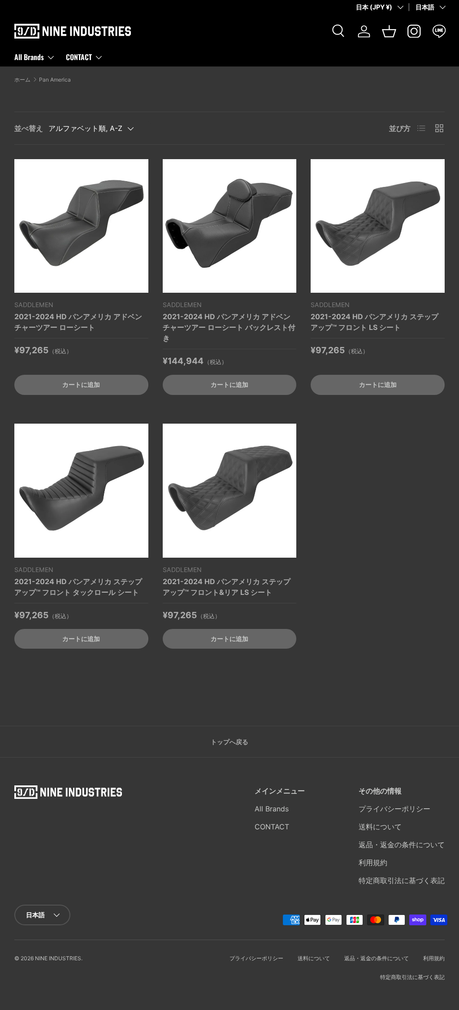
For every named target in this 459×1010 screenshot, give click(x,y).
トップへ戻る (229, 742)
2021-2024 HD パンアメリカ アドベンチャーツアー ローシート (78, 322)
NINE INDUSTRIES (58, 958)
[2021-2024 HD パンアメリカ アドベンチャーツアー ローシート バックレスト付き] (230, 226)
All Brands (272, 808)
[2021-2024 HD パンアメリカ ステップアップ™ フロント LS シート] (378, 226)
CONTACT (272, 826)
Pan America (55, 79)
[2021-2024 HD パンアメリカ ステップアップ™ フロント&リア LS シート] (230, 491)
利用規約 (373, 862)
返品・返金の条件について (402, 844)
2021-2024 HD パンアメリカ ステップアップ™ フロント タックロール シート (78, 587)
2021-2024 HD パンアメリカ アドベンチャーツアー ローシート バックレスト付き (229, 327)
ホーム (22, 79)
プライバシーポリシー (394, 808)
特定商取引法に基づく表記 (402, 880)
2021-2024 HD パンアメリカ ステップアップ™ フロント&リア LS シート (226, 587)
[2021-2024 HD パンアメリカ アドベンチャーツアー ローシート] (81, 226)
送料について (380, 826)
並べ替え (28, 128)
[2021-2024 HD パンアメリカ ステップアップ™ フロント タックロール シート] (81, 491)
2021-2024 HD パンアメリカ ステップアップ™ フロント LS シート (374, 322)
